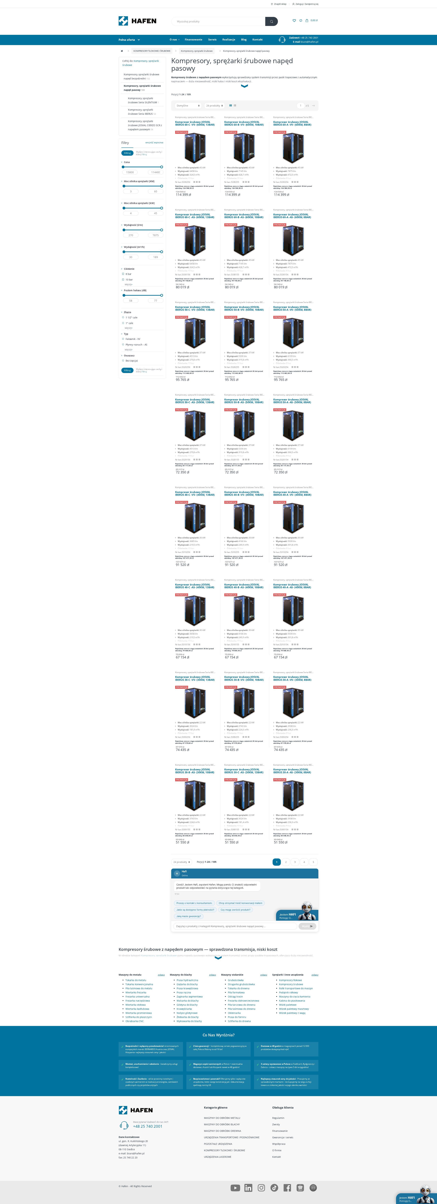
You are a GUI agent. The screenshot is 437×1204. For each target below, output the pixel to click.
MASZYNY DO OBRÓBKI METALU (222, 1117)
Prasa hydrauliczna (187, 980)
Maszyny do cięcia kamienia (294, 996)
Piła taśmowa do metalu (138, 988)
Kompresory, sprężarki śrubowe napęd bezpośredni (141, 76)
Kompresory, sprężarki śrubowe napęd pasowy (142, 87)
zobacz (161, 974)
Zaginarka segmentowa (190, 996)
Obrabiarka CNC (134, 1021)
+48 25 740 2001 (309, 37)
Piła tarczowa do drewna (241, 1004)
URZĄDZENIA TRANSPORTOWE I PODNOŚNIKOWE (231, 1137)
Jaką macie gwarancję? (189, 916)
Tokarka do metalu (135, 980)
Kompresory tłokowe (290, 980)
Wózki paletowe (288, 1004)
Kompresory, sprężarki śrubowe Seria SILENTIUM (143, 100)
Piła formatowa (236, 992)
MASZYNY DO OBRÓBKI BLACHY (222, 1124)
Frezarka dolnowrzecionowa (243, 1000)
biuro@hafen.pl (309, 41)
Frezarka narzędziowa (137, 1000)
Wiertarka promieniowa (138, 1013)
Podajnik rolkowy (288, 992)
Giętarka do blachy (187, 984)
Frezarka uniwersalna (137, 996)
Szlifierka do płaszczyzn (138, 1017)
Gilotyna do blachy (187, 1004)
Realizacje (228, 39)
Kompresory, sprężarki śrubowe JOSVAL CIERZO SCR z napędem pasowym (145, 125)
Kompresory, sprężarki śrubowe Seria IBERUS (195, 117)
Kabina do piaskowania (292, 1000)
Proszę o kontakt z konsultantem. (194, 903)
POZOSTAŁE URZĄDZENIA (218, 1143)
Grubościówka (236, 980)
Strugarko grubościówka (241, 984)
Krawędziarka (184, 1008)
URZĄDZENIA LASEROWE (217, 1156)
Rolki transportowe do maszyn (296, 988)
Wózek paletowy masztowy (294, 1008)
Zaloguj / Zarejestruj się (307, 3)
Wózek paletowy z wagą (292, 1013)
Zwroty (276, 1124)
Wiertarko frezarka (135, 992)
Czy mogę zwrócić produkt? (235, 909)
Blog (243, 39)
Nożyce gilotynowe (187, 1013)
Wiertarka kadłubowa (137, 1008)
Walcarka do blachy (187, 1000)
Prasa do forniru (237, 1017)
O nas (173, 39)
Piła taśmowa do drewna (241, 1008)
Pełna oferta (127, 40)
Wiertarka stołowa (135, 1004)
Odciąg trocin (235, 996)
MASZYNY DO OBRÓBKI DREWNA (222, 1130)
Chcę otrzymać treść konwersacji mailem (240, 903)
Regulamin (278, 1117)
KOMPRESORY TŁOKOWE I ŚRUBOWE (151, 50)
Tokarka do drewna (238, 988)
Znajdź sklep (280, 3)
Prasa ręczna (184, 992)
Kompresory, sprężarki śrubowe (197, 50)
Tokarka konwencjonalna (139, 984)
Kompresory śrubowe (291, 984)
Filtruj (127, 153)
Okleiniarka (234, 1013)
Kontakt (257, 39)
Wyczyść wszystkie (154, 142)
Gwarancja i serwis (282, 1137)
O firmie (276, 1150)
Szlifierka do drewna (239, 1021)
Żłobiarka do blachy (188, 1017)
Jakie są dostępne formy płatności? (195, 909)
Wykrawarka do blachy (189, 1021)
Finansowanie (193, 39)
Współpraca (279, 1143)
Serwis (212, 39)
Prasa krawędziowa (187, 988)
